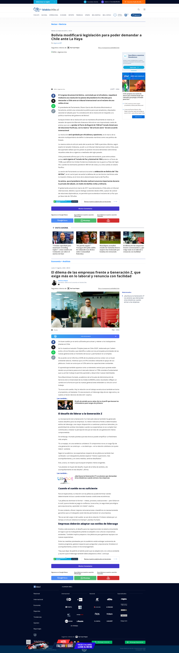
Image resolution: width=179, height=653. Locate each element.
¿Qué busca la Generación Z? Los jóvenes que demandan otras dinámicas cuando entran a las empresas (96, 477)
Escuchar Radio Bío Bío (134, 2)
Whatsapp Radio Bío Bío (136, 642)
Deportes (71, 15)
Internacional (53, 15)
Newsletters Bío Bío (92, 2)
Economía (63, 15)
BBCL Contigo (107, 15)
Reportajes (37, 629)
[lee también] (66, 405)
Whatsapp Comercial (103, 642)
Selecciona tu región (43, 2)
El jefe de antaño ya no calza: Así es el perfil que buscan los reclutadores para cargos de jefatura (97, 402)
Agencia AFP (58, 43)
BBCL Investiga (96, 15)
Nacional (44, 15)
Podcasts (36, 15)
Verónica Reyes (63, 280)
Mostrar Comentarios (85, 208)
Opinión (87, 15)
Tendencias (79, 15)
